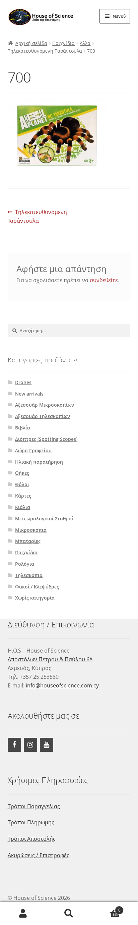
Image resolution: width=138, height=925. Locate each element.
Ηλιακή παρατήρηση (39, 462)
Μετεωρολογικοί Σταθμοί (44, 518)
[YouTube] (46, 745)
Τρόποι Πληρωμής (31, 822)
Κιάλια (22, 507)
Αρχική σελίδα (31, 43)
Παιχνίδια (63, 43)
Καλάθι (106, 908)
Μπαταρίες (28, 541)
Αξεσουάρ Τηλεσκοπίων (42, 416)
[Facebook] (14, 745)
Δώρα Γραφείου (33, 450)
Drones (23, 382)
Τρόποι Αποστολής (32, 838)
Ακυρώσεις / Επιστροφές (38, 855)
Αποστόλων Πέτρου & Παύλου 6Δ (50, 659)
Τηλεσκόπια (29, 575)
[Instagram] (30, 745)
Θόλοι (22, 484)
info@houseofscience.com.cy (62, 685)
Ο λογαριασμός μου (23, 913)
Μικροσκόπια (31, 530)
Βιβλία (22, 427)
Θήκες (22, 473)
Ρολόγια (24, 564)
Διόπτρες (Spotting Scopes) (46, 439)
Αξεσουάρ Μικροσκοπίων (44, 405)
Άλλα (85, 43)
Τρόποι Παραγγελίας (34, 806)
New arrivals (29, 394)
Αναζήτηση (69, 913)
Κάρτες (23, 496)
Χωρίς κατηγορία (35, 598)
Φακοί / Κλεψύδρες (37, 586)
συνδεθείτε (104, 280)
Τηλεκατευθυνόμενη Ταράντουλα (45, 51)
